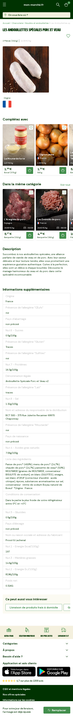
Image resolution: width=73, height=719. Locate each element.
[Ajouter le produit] (29, 170)
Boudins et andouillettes (37, 23)
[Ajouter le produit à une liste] (68, 36)
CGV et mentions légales (16, 689)
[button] (18, 149)
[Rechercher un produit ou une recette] (58, 5)
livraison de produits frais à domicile (34, 607)
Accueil (6, 23)
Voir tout (65, 184)
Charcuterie (17, 23)
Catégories (10, 643)
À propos (8, 650)
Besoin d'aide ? (13, 656)
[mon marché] (36, 5)
